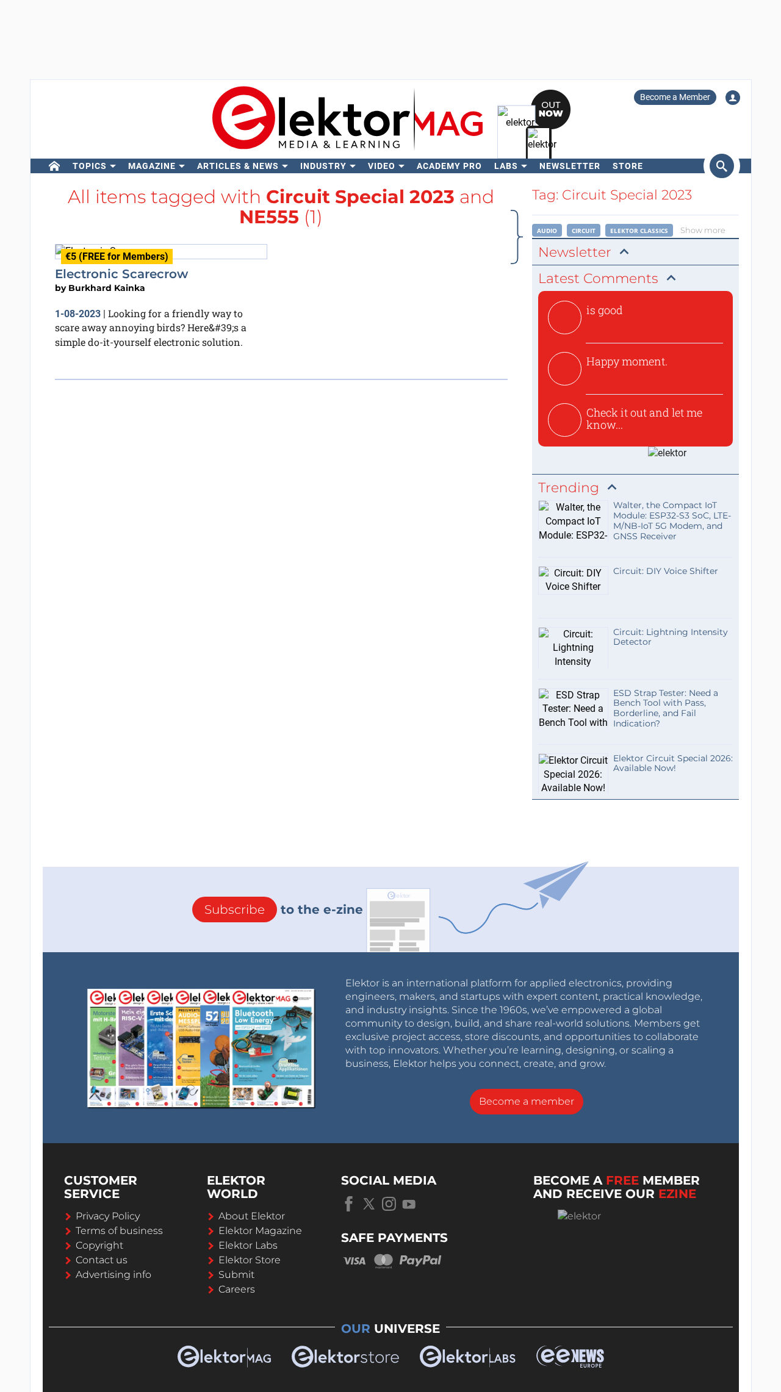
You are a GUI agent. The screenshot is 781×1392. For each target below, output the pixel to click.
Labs (506, 166)
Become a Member (675, 97)
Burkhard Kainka (106, 287)
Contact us (102, 1260)
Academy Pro (449, 166)
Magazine (152, 166)
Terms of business (119, 1230)
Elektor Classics (639, 230)
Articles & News (238, 166)
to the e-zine (283, 909)
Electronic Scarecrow (121, 274)
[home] (54, 166)
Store (628, 166)
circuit (584, 230)
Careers (236, 1289)
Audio (547, 230)
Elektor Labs (248, 1245)
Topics (90, 166)
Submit (236, 1274)
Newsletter (569, 166)
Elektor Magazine (260, 1230)
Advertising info (113, 1274)
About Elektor (251, 1216)
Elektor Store (249, 1260)
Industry (323, 166)
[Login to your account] (732, 97)
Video (381, 166)
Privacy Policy (108, 1216)
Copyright (99, 1245)
